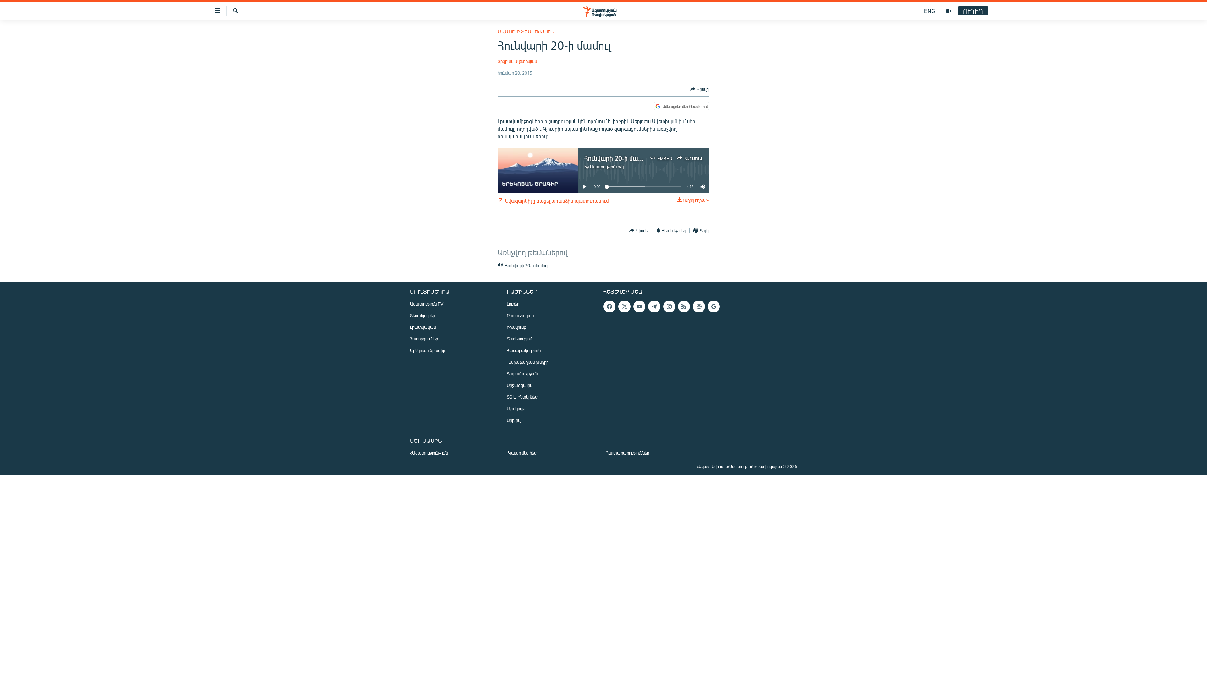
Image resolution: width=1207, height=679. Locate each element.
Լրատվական (423, 327)
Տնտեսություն (520, 338)
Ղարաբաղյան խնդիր (527, 362)
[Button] (699, 89)
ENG (929, 11)
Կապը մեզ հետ (523, 452)
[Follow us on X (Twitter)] (624, 306)
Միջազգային (519, 385)
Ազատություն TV (426, 303)
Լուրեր (513, 303)
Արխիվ (513, 420)
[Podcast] (699, 306)
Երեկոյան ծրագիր (427, 350)
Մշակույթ (516, 408)
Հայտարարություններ (627, 452)
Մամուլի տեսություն (526, 31)
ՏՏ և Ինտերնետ (523, 397)
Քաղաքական (520, 315)
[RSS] (684, 306)
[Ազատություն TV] (948, 11)
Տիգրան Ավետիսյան (517, 61)
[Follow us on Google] (714, 306)
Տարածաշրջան (522, 373)
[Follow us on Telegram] (654, 306)
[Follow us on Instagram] (669, 306)
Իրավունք (516, 327)
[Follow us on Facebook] (609, 306)
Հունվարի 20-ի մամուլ (616, 158)
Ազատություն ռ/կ (607, 166)
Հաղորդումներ (424, 338)
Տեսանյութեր (422, 315)
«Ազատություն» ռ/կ (429, 452)
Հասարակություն (524, 350)
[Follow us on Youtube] (639, 306)
